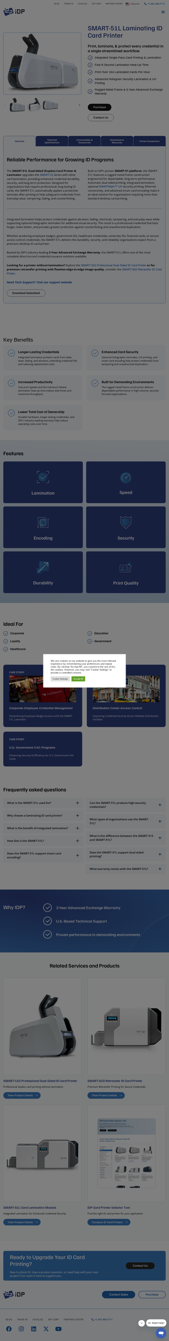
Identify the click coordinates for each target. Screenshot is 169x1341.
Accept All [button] (78, 679)
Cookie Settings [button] (60, 679)
